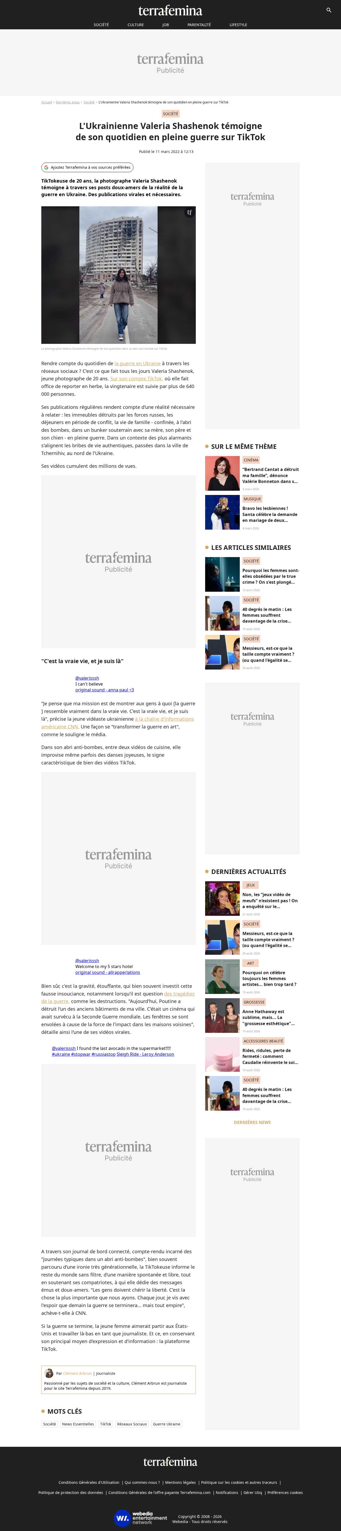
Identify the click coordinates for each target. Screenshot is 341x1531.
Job (166, 24)
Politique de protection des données (70, 1492)
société (101, 24)
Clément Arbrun (77, 1373)
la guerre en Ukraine (138, 363)
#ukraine (61, 1054)
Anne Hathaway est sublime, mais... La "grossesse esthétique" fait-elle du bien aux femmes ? (266, 1023)
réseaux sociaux (132, 1424)
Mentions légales (180, 1482)
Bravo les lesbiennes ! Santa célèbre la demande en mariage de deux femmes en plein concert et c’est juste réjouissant (269, 520)
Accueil (46, 102)
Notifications (227, 1492)
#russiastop (104, 1054)
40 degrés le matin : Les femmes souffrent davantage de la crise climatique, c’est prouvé (267, 618)
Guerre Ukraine (166, 1424)
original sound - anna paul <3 (104, 690)
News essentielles (78, 1424)
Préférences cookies (285, 1492)
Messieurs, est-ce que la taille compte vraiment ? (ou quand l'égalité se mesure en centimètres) (268, 657)
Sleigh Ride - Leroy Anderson (145, 1054)
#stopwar (81, 1054)
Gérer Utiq (252, 1492)
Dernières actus (68, 102)
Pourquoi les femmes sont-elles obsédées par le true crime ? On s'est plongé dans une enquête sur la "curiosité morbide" (270, 582)
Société (89, 102)
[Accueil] (170, 10)
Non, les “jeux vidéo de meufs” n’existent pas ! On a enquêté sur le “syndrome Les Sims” (270, 903)
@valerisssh (87, 678)
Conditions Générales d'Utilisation (89, 1482)
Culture (136, 24)
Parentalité (199, 24)
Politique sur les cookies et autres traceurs (239, 1482)
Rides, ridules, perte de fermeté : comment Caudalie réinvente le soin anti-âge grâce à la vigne (270, 1059)
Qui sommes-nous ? (142, 1482)
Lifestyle (238, 24)
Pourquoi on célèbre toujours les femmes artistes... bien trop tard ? (269, 979)
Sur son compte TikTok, (136, 378)
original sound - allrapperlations (107, 972)
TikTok (105, 1424)
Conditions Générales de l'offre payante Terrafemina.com (159, 1492)
